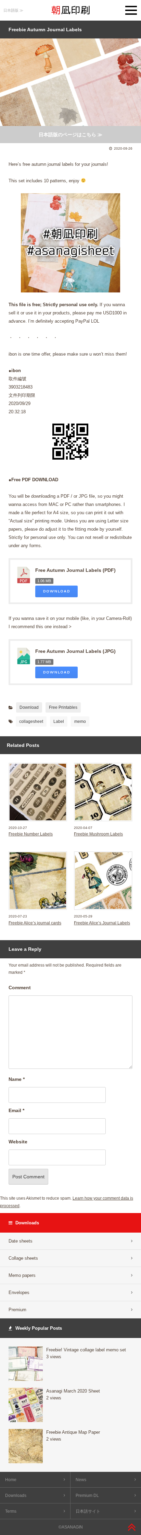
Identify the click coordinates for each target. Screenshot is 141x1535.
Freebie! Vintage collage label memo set (86, 1349)
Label (58, 721)
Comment (20, 987)
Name (17, 1079)
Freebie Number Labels (31, 834)
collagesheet (31, 721)
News (81, 1479)
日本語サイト (88, 1511)
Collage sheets (23, 1258)
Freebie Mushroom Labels (98, 834)
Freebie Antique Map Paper (73, 1432)
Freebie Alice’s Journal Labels (102, 923)
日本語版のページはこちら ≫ (70, 134)
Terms (10, 1511)
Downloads (15, 1495)
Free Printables (63, 707)
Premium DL (87, 1495)
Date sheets (21, 1241)
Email (16, 1110)
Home (10, 1479)
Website (18, 1141)
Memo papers (22, 1275)
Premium (17, 1309)
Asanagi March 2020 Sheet (73, 1391)
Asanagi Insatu (70, 10)
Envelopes (19, 1292)
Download (56, 591)
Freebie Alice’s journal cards (35, 923)
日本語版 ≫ (13, 10)
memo (80, 721)
